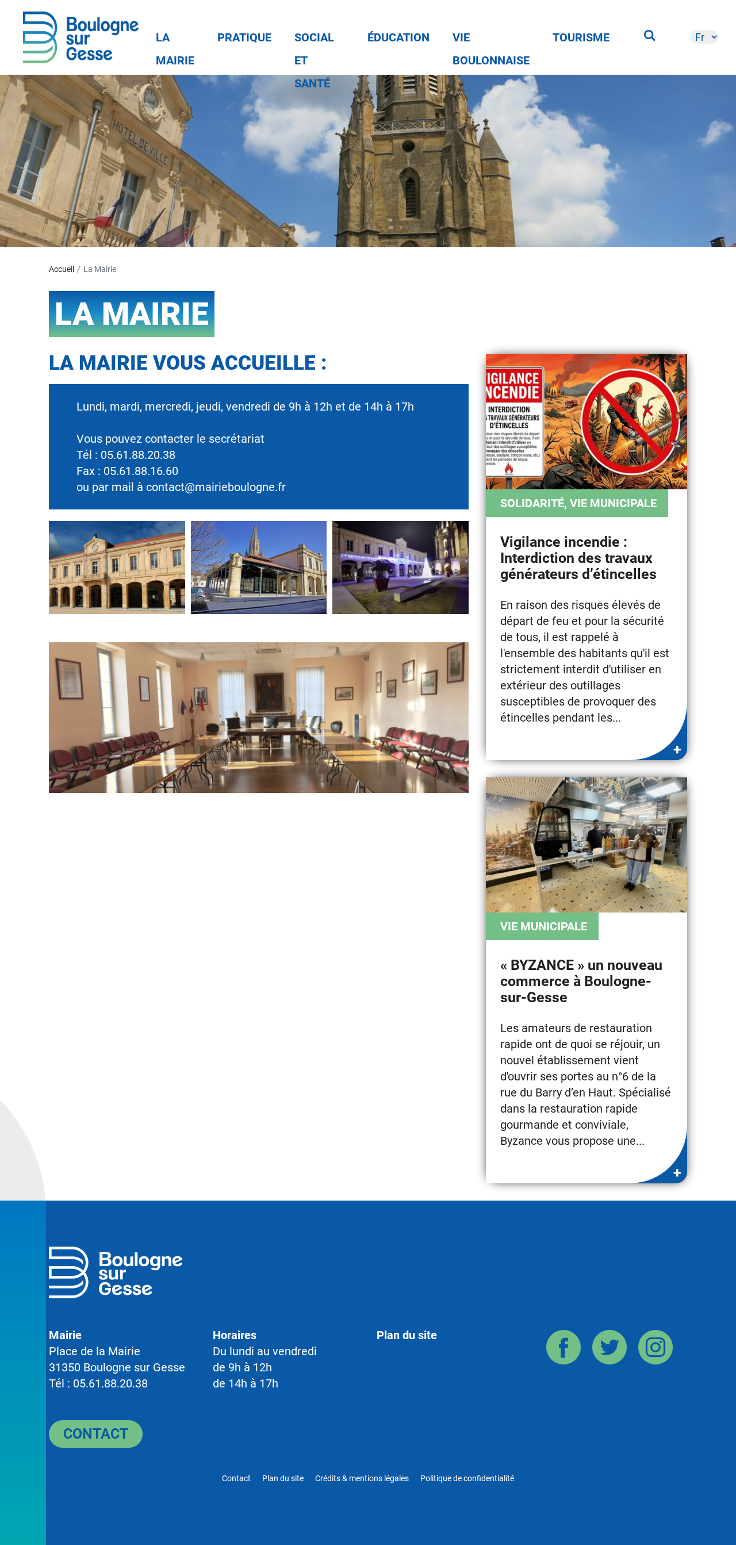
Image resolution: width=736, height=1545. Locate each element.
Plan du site (407, 1335)
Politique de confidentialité (467, 1478)
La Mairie (175, 39)
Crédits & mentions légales (362, 1478)
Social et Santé (314, 39)
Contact (95, 1433)
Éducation (398, 37)
